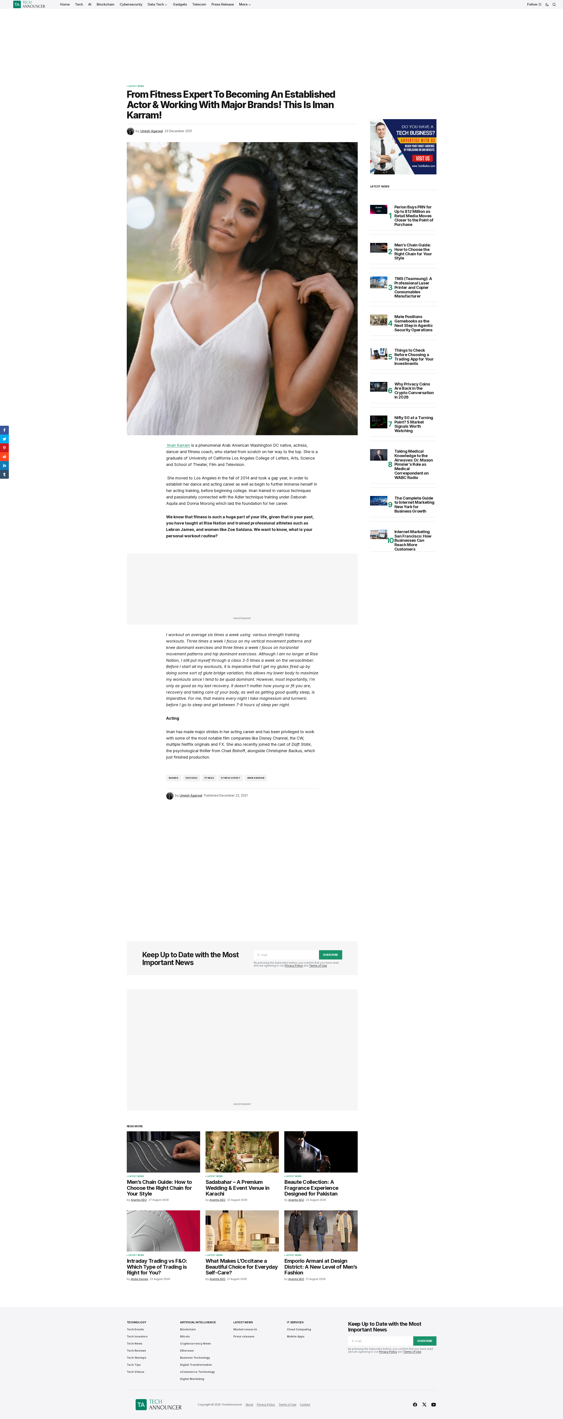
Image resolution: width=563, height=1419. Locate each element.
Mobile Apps (295, 1336)
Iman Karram (255, 778)
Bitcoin (185, 1336)
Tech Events (135, 1329)
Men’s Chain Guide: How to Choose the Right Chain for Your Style (413, 251)
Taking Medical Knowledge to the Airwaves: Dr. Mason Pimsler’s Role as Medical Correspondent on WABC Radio (413, 464)
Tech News (134, 1343)
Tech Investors (137, 1336)
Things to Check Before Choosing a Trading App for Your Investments (414, 357)
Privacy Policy (294, 965)
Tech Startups (136, 1357)
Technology (136, 1322)
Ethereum (187, 1350)
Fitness (209, 778)
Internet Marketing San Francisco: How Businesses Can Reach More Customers (413, 540)
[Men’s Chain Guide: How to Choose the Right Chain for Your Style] (163, 1152)
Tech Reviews (136, 1350)
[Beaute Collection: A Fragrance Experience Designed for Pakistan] (321, 1152)
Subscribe (330, 954)
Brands (174, 778)
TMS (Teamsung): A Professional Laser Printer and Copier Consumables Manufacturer (413, 287)
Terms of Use (318, 965)
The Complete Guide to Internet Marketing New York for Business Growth (414, 504)
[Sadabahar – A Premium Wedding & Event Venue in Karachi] (242, 1152)
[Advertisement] (281, 42)
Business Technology (195, 1357)
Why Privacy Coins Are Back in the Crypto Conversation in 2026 (414, 390)
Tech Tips (134, 1364)
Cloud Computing (299, 1329)
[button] (547, 4)
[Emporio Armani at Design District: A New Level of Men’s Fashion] (321, 1231)
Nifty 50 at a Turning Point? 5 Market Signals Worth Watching (413, 424)
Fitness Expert (230, 778)
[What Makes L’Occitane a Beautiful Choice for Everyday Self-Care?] (242, 1231)
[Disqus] (242, 864)
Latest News (136, 86)
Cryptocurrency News (195, 1343)
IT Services (295, 1322)
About (249, 1404)
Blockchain (188, 1329)
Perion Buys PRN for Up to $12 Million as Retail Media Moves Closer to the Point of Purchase (413, 216)
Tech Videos (135, 1371)
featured (191, 778)
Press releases (243, 1336)
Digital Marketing (192, 1379)
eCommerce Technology (197, 1371)
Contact (305, 1404)
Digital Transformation (196, 1364)
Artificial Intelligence (198, 1322)
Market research (245, 1329)
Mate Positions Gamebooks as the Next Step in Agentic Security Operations (413, 323)
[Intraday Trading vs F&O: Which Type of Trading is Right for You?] (163, 1231)
